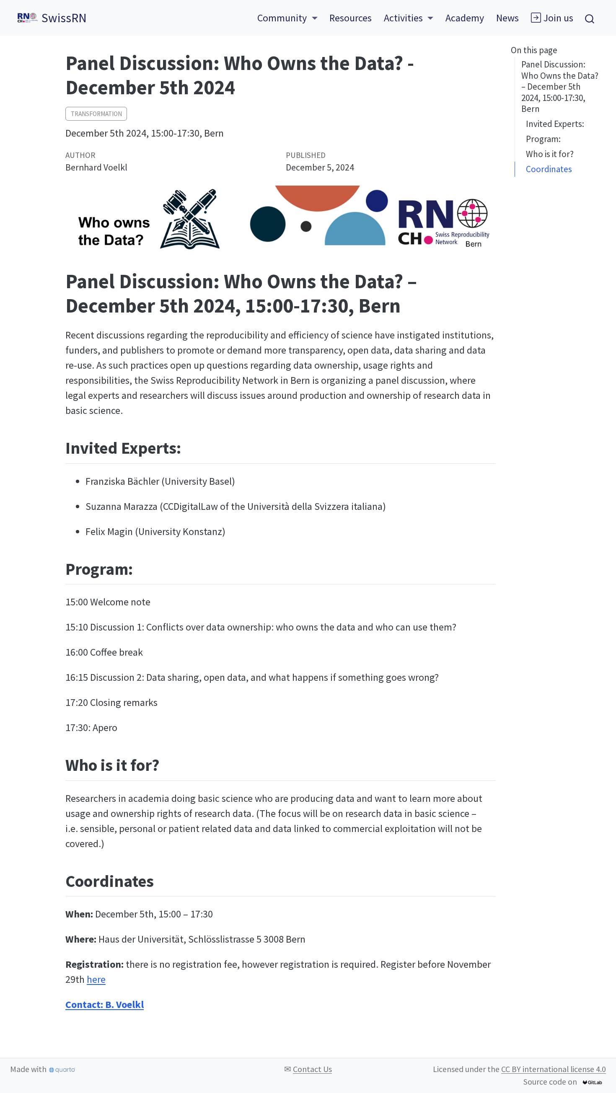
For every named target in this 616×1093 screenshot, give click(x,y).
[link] (287, 18)
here (96, 979)
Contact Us (312, 1069)
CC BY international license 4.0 (553, 1069)
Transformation (96, 114)
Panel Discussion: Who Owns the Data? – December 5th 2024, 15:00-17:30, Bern (559, 86)
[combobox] (590, 18)
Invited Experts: (555, 123)
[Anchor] (192, 446)
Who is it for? (550, 154)
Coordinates (549, 169)
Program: (543, 139)
